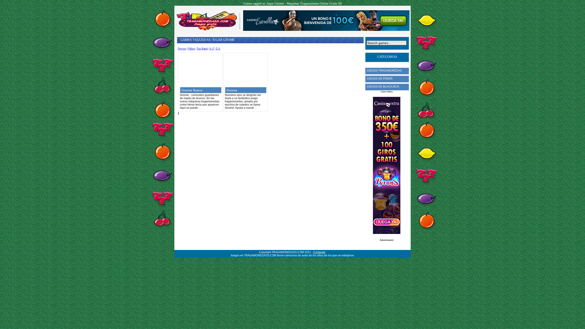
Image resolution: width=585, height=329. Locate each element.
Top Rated (202, 48)
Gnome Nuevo (191, 90)
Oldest (191, 48)
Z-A (218, 48)
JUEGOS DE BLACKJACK (383, 86)
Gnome (231, 90)
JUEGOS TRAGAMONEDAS (384, 70)
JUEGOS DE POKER (380, 78)
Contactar (319, 252)
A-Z (211, 48)
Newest (182, 48)
